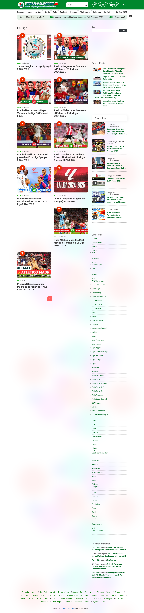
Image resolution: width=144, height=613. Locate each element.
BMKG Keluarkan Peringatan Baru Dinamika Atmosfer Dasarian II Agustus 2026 (114, 71)
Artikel (38, 12)
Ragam (94, 508)
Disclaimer (89, 592)
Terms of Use (63, 592)
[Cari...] (85, 5)
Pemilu (94, 500)
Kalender (97, 12)
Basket (94, 250)
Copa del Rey (97, 305)
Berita (47, 12)
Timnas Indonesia (98, 411)
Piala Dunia (96, 379)
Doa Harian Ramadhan (100, 453)
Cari (93, 27)
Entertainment (113, 126)
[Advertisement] (52, 137)
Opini (94, 492)
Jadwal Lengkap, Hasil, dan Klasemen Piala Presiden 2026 (113, 103)
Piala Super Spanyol (99, 399)
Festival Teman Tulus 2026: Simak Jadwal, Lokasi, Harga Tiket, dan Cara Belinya (114, 85)
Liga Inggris (96, 348)
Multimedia (85, 12)
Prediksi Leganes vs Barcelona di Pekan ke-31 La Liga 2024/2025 (70, 69)
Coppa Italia (96, 308)
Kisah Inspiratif (97, 472)
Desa (94, 428)
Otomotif (95, 496)
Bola (55, 12)
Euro (93, 312)
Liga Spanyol (96, 360)
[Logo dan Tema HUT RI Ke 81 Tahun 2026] (97, 78)
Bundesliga (96, 289)
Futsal (94, 444)
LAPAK (107, 12)
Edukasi (63, 12)
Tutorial (94, 516)
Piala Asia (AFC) (98, 375)
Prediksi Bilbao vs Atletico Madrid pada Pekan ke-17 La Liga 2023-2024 (32, 287)
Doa (93, 450)
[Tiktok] (116, 4)
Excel (94, 518)
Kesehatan (96, 468)
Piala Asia (95, 372)
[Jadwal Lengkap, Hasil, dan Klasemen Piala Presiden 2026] (97, 102)
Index (30, 12)
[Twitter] (100, 4)
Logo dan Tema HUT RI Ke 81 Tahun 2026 (116, 180)
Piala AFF (95, 368)
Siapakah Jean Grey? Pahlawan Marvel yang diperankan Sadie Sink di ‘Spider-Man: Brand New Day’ (116, 165)
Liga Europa (96, 344)
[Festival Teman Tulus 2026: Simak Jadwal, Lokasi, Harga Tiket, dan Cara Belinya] (97, 83)
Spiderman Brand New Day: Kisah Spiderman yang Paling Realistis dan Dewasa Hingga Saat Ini (96, 17)
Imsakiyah (95, 461)
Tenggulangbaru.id (69, 609)
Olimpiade (95, 487)
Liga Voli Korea (97, 531)
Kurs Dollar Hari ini (47, 592)
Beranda (20, 12)
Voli (93, 528)
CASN (94, 421)
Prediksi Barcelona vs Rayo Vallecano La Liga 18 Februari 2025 (32, 113)
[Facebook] (94, 4)
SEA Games (96, 403)
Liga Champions (98, 340)
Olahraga (95, 484)
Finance (95, 440)
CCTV (94, 425)
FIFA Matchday (97, 320)
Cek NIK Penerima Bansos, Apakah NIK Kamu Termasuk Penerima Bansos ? (107, 566)
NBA (93, 253)
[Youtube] (111, 4)
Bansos (95, 246)
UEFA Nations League (100, 415)
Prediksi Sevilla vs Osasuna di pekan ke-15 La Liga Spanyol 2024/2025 (32, 157)
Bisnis (94, 275)
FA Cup (94, 316)
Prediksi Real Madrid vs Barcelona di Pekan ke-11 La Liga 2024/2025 (32, 201)
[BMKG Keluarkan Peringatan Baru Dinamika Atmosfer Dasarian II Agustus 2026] (97, 70)
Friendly (95, 324)
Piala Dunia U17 (98, 387)
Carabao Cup (96, 293)
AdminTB (95, 547)
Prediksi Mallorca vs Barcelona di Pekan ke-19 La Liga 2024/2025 (70, 113)
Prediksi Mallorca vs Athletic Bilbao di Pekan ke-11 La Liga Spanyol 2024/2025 (69, 157)
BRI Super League (98, 285)
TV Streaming (97, 524)
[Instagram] (105, 4)
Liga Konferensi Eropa (100, 352)
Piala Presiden (97, 395)
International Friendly (99, 328)
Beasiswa (95, 259)
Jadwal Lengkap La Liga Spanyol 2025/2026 (34, 67)
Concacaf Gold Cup (99, 297)
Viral (93, 269)
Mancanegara (97, 265)
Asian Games (97, 243)
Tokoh (94, 512)
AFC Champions (98, 281)
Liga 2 (94, 336)
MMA (94, 476)
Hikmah (73, 12)
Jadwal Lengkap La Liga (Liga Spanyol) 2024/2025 (69, 200)
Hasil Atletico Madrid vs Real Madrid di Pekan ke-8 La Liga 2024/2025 (69, 243)
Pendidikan (96, 504)
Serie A (94, 407)
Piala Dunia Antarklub (99, 383)
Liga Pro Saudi (97, 356)
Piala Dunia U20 (98, 391)
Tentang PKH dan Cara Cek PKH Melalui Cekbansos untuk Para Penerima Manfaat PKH (108, 575)
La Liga (94, 332)
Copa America (97, 301)
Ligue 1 (94, 364)
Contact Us (111, 560)
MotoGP (95, 480)
